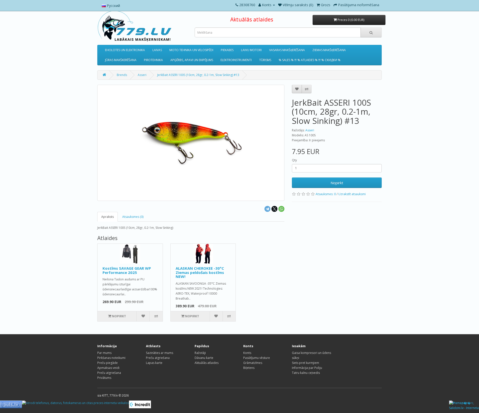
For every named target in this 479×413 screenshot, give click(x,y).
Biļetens (248, 368)
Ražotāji (200, 353)
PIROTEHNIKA (153, 60)
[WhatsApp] (281, 209)
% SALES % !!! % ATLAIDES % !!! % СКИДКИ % (310, 60)
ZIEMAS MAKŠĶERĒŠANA (329, 50)
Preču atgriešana (109, 373)
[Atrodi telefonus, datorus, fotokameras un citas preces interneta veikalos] (75, 403)
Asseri (142, 75)
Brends (122, 75)
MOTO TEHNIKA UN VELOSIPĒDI (191, 50)
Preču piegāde (107, 363)
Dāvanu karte (204, 358)
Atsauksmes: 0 (326, 194)
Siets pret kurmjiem (305, 363)
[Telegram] (267, 209)
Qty (294, 160)
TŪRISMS (265, 60)
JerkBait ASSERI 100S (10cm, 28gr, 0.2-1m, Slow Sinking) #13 (198, 75)
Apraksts (107, 217)
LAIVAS (157, 50)
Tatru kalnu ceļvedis (306, 373)
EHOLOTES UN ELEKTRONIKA (125, 50)
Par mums (104, 353)
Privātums (104, 378)
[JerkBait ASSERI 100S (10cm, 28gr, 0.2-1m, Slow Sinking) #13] (190, 143)
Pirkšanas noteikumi (111, 358)
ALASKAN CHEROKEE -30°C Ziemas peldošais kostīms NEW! (200, 272)
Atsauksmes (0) (132, 217)
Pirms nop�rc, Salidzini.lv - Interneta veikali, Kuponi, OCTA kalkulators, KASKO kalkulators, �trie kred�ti (464, 406)
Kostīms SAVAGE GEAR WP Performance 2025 (127, 270)
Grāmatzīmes (252, 363)
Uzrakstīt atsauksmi (352, 194)
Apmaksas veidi (108, 368)
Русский (113, 5)
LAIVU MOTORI (251, 50)
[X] (274, 209)
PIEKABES (227, 50)
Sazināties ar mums (159, 353)
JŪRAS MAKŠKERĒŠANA (120, 60)
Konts (247, 353)
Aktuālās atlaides (251, 19)
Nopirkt (337, 182)
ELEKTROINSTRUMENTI (236, 60)
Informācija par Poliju (307, 368)
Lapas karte (154, 363)
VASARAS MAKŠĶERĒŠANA (287, 50)
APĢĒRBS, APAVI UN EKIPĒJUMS (191, 60)
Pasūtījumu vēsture (256, 358)
